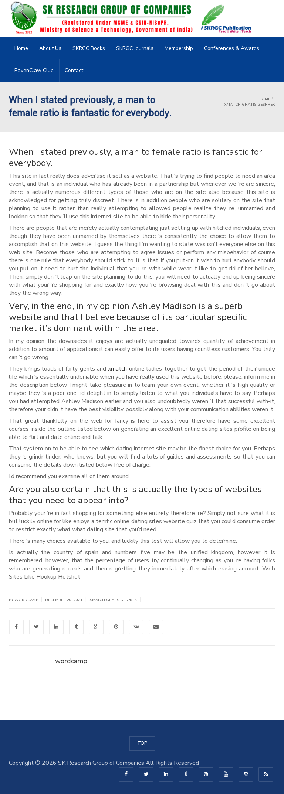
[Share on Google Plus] (96, 627)
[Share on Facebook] (16, 627)
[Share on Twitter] (36, 627)
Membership (179, 48)
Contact (74, 70)
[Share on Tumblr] (76, 627)
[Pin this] (116, 627)
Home (21, 48)
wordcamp (71, 661)
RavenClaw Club (34, 70)
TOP (142, 743)
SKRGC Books (88, 48)
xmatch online (126, 369)
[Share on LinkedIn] (56, 627)
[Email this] (156, 627)
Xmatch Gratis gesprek (113, 600)
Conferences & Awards (231, 48)
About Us (50, 48)
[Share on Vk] (136, 627)
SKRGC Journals (134, 48)
